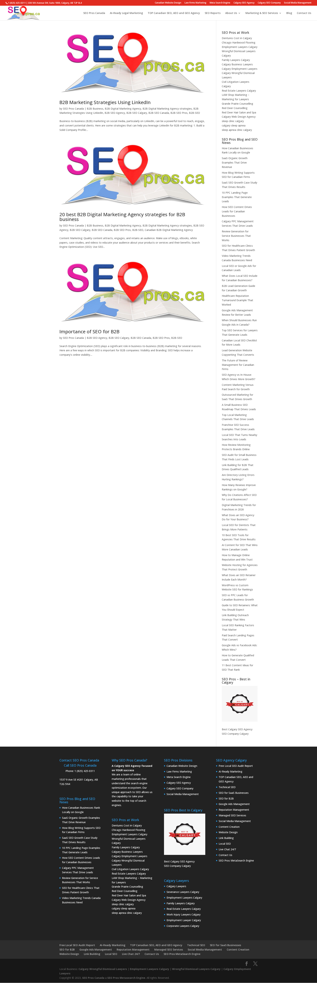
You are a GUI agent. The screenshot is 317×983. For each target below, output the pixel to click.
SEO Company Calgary (235, 733)
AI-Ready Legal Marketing (126, 13)
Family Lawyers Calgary (236, 60)
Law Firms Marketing (195, 3)
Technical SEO (227, 787)
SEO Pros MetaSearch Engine (236, 860)
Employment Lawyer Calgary (184, 920)
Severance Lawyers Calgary (183, 892)
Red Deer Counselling (234, 108)
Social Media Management (297, 3)
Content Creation (229, 826)
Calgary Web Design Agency (239, 116)
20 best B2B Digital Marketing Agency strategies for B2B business (122, 216)
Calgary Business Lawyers (237, 64)
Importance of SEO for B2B (89, 331)
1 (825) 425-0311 (84, 771)
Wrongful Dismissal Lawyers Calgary (196, 969)
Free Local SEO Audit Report (236, 766)
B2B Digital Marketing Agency (123, 108)
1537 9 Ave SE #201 (71, 779)
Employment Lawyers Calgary (239, 47)
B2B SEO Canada (158, 113)
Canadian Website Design (168, 3)
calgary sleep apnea (233, 125)
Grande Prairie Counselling (237, 103)
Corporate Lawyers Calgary (183, 926)
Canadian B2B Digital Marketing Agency (169, 230)
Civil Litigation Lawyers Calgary (130, 869)
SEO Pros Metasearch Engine (126, 978)
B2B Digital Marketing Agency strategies (167, 108)
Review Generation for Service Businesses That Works (236, 236)
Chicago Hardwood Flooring (238, 42)
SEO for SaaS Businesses (234, 793)
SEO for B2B (226, 798)
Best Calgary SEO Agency (237, 729)
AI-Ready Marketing (230, 771)
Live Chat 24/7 (227, 849)
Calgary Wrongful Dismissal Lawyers (103, 969)
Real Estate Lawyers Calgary (239, 90)
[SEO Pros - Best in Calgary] (240, 704)
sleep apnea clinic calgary (237, 130)
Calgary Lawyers (176, 886)
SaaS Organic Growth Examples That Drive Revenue (234, 162)
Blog (289, 13)
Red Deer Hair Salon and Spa (239, 112)
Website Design (228, 832)
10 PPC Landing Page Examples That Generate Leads (237, 197)
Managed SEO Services (232, 815)
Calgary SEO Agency (244, 3)
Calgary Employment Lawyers (239, 68)
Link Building (226, 838)
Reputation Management (234, 809)
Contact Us (304, 13)
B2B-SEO (194, 113)
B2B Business (95, 108)
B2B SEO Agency (115, 113)
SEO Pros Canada (94, 13)
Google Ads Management (234, 804)
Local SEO (225, 843)
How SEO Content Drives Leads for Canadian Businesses (237, 211)
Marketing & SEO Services (261, 13)
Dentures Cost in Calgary (237, 38)
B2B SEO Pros (178, 113)
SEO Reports (213, 13)
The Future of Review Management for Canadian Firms (238, 365)
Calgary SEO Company (269, 3)
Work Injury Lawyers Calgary (184, 914)
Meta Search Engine (220, 3)
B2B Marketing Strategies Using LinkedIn (105, 102)
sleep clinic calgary (233, 121)
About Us (231, 13)
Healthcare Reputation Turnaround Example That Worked (237, 300)
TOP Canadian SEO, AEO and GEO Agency (174, 13)
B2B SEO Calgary (136, 113)
